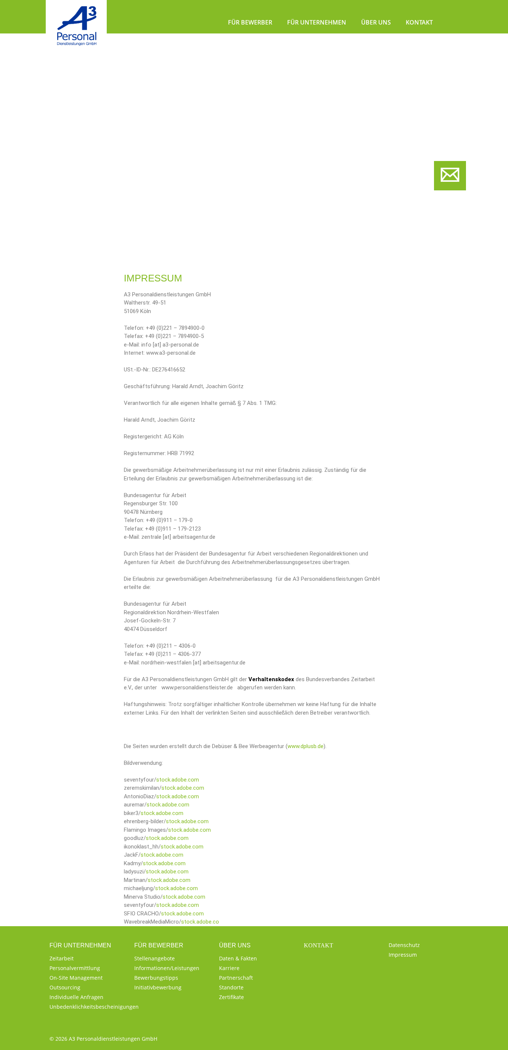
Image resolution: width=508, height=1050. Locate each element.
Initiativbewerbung (157, 987)
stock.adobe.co (200, 921)
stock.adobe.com (177, 779)
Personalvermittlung (74, 968)
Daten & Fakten (238, 958)
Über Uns (376, 22)
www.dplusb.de (305, 746)
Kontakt (419, 22)
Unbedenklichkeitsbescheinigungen (94, 1006)
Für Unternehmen (316, 22)
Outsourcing (64, 987)
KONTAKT (318, 945)
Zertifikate (231, 997)
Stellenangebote (154, 958)
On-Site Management (76, 977)
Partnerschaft (236, 977)
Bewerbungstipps (156, 977)
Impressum (403, 954)
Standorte (231, 987)
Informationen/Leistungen (166, 968)
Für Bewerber (250, 22)
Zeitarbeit (61, 958)
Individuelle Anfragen (76, 997)
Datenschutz (404, 944)
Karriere (229, 968)
